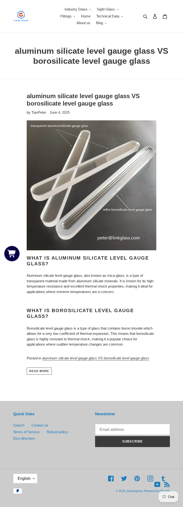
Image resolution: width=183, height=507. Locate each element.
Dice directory (24, 438)
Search (18, 425)
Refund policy (57, 432)
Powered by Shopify (157, 491)
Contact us (39, 425)
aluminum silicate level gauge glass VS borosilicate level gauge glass (83, 99)
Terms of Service (26, 432)
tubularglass (135, 491)
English (24, 478)
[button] (12, 253)
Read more (39, 371)
